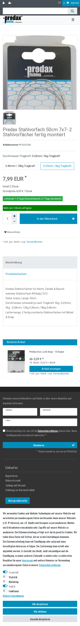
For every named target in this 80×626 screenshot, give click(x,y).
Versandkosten (34, 241)
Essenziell (13, 572)
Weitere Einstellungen (13, 596)
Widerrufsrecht (13, 480)
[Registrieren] (10, 3)
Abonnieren (38, 445)
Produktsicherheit (16, 273)
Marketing (14, 582)
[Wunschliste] (59, 3)
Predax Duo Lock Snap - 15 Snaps (46, 351)
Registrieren (11, 476)
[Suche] (72, 11)
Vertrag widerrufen (17, 500)
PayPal (12, 586)
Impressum (27, 560)
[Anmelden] (4, 3)
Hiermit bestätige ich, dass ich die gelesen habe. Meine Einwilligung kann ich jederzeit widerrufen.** (41, 433)
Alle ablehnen (40, 611)
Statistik (13, 577)
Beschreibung (14, 262)
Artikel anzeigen (51, 368)
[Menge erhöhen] (14, 216)
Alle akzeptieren (40, 604)
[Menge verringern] (14, 221)
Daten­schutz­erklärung (50, 565)
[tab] (40, 262)
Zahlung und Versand (15, 485)
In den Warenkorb (47, 218)
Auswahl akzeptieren (40, 619)
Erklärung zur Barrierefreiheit (20, 490)
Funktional (14, 591)
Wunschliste (13, 232)
